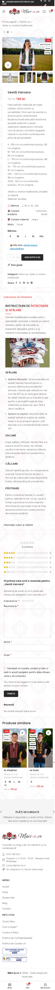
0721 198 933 (13, 856)
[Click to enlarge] (8, 63)
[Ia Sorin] (39, 751)
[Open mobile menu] (4, 11)
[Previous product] (4, 32)
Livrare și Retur (10, 934)
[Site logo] (23, 11)
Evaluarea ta (11, 604)
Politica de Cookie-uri (14, 945)
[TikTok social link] (43, 5)
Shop (5, 894)
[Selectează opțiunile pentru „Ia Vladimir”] (21, 736)
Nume (8, 645)
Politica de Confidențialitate (17, 939)
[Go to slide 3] (29, 66)
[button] (5, 53)
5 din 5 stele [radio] (33, 604)
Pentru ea (25, 21)
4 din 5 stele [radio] (30, 604)
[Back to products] (8, 32)
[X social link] (20, 284)
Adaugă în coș (32, 259)
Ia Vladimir (10, 772)
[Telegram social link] (32, 284)
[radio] (10, 238)
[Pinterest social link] (24, 284)
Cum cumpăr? (9, 928)
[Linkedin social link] (28, 284)
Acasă (5, 888)
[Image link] (22, 837)
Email (7, 658)
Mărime (12, 232)
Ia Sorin (33, 772)
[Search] (43, 11)
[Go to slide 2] (26, 66)
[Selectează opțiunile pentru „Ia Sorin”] (46, 736)
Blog (4, 905)
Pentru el (8, 776)
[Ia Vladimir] (14, 751)
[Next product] (11, 32)
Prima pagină (9, 21)
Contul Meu (8, 923)
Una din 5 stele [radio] (23, 604)
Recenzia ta (11, 609)
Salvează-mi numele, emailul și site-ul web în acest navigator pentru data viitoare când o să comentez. (26, 676)
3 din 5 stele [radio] (28, 604)
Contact (6, 910)
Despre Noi (8, 899)
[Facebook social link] (16, 284)
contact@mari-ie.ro (16, 867)
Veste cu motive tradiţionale (17, 25)
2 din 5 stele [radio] (25, 604)
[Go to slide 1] (23, 66)
